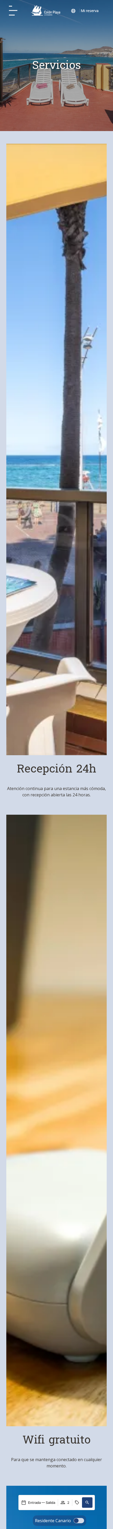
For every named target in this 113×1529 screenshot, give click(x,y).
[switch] (59, 1520)
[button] (87, 1502)
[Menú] (13, 10)
